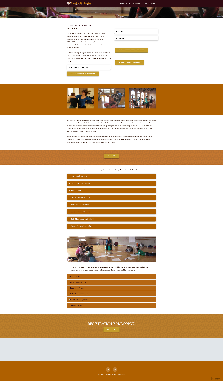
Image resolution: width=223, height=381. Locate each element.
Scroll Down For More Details (83, 73)
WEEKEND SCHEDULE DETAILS (129, 62)
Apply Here (111, 329)
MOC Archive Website (104, 374)
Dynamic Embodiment (118, 374)
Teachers (111, 156)
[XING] (115, 369)
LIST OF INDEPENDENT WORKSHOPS (131, 50)
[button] (89, 67)
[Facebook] (108, 369)
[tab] (111, 276)
